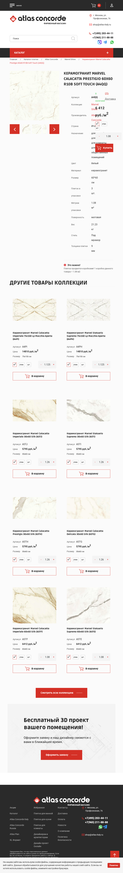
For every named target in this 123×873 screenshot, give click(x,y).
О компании (64, 831)
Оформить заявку (57, 754)
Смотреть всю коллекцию (57, 692)
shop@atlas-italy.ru (102, 24)
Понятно (114, 865)
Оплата (61, 819)
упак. (104, 124)
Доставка (63, 813)
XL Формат (15, 840)
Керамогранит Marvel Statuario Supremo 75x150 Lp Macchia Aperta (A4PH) (86, 336)
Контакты (63, 807)
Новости (62, 825)
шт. (97, 128)
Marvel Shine (70, 59)
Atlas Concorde (51, 59)
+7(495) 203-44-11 (103, 33)
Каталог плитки (31, 59)
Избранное (39, 807)
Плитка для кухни (42, 819)
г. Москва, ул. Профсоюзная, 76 (101, 17)
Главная (13, 59)
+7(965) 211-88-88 (103, 37)
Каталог (14, 813)
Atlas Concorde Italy (19, 819)
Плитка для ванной (43, 813)
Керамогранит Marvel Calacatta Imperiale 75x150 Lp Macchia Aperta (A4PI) (32, 336)
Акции (13, 807)
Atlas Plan (14, 834)
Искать (74, 39)
